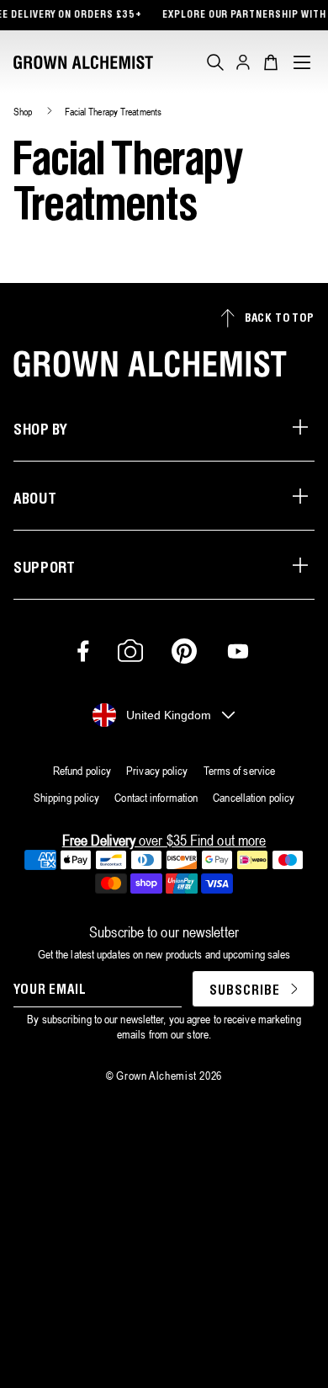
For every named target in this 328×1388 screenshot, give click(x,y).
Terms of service (240, 770)
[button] (215, 62)
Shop (22, 112)
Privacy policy (157, 770)
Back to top (280, 318)
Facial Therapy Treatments (113, 112)
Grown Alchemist (156, 1075)
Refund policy (82, 770)
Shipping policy (67, 797)
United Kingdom (168, 715)
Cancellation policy (253, 797)
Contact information (156, 797)
